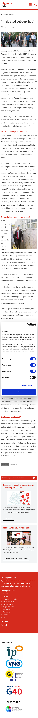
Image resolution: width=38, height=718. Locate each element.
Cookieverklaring (8, 604)
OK (19, 392)
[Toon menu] (30, 4)
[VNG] (14, 664)
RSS (4, 617)
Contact (5, 596)
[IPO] (14, 652)
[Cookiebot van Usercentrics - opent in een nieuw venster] (27, 324)
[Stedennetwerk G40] (14, 690)
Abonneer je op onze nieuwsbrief (13, 478)
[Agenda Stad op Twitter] (2, 625)
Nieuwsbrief (7, 609)
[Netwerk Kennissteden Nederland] (14, 709)
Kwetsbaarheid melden (10, 599)
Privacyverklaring (8, 602)
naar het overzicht (8, 14)
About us (6, 614)
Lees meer (9, 519)
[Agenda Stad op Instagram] (6, 625)
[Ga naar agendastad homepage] (7, 4)
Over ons (6, 594)
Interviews (5, 465)
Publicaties (6, 612)
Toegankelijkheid (8, 607)
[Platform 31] (14, 702)
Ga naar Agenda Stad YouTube (16, 558)
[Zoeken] (35, 4)
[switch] (33, 365)
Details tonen (27, 385)
